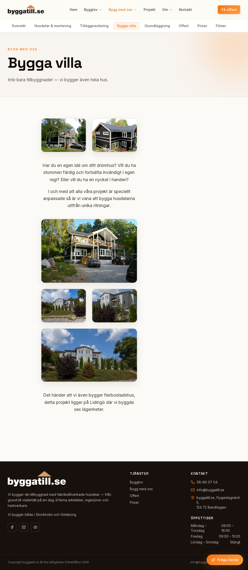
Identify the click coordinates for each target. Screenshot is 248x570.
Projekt (149, 9)
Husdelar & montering (52, 26)
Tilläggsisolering (94, 26)
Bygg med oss (120, 9)
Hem (73, 9)
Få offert (229, 9)
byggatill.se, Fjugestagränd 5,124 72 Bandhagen (218, 502)
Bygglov (91, 9)
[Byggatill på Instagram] (23, 527)
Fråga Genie (227, 560)
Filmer (221, 26)
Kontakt (185, 9)
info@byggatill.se (210, 490)
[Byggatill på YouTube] (35, 527)
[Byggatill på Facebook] (12, 527)
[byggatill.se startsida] (37, 479)
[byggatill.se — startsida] (26, 10)
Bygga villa (126, 26)
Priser (202, 26)
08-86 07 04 (207, 482)
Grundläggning (157, 26)
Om (165, 9)
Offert (184, 26)
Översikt (19, 26)
